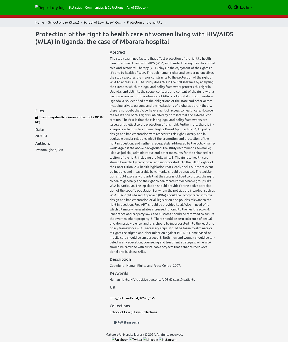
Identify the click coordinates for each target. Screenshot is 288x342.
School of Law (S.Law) (63, 22)
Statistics (75, 7)
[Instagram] (168, 339)
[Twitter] (136, 339)
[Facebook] (120, 339)
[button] (236, 7)
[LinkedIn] (151, 339)
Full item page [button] (128, 322)
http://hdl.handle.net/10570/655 (132, 298)
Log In (245, 7)
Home (39, 22)
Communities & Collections (104, 7)
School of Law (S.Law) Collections (103, 22)
